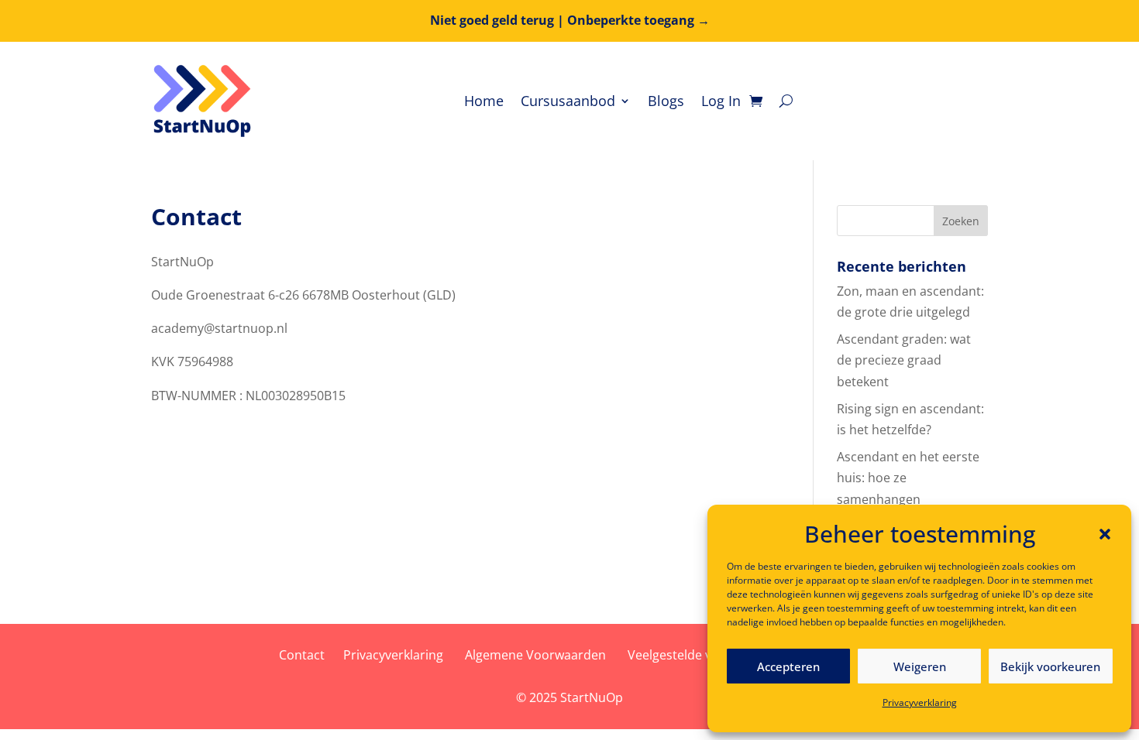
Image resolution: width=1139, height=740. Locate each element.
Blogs (666, 100)
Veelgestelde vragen (686, 654)
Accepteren (788, 666)
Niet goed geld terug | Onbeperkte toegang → (570, 20)
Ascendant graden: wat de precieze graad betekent (904, 360)
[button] (1105, 534)
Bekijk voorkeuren (1050, 666)
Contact (302, 654)
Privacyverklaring (920, 702)
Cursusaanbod (568, 100)
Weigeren (919, 666)
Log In (721, 100)
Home (484, 100)
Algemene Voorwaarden (535, 654)
